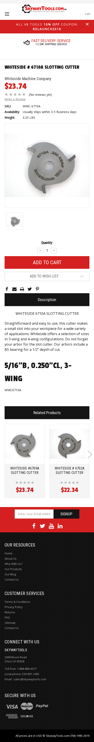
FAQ (7, 617)
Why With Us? (14, 564)
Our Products (13, 569)
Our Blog (10, 574)
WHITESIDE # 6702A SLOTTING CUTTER (69, 470)
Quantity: (47, 243)
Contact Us (12, 579)
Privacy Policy (14, 607)
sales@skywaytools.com (30, 679)
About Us (11, 558)
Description (47, 299)
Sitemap (10, 623)
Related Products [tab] (47, 412)
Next (89, 454)
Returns (10, 612)
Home (8, 553)
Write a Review (15, 99)
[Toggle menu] (11, 18)
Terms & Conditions (17, 602)
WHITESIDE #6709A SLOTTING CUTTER (24, 470)
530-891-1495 (30, 674)
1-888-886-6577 (27, 669)
